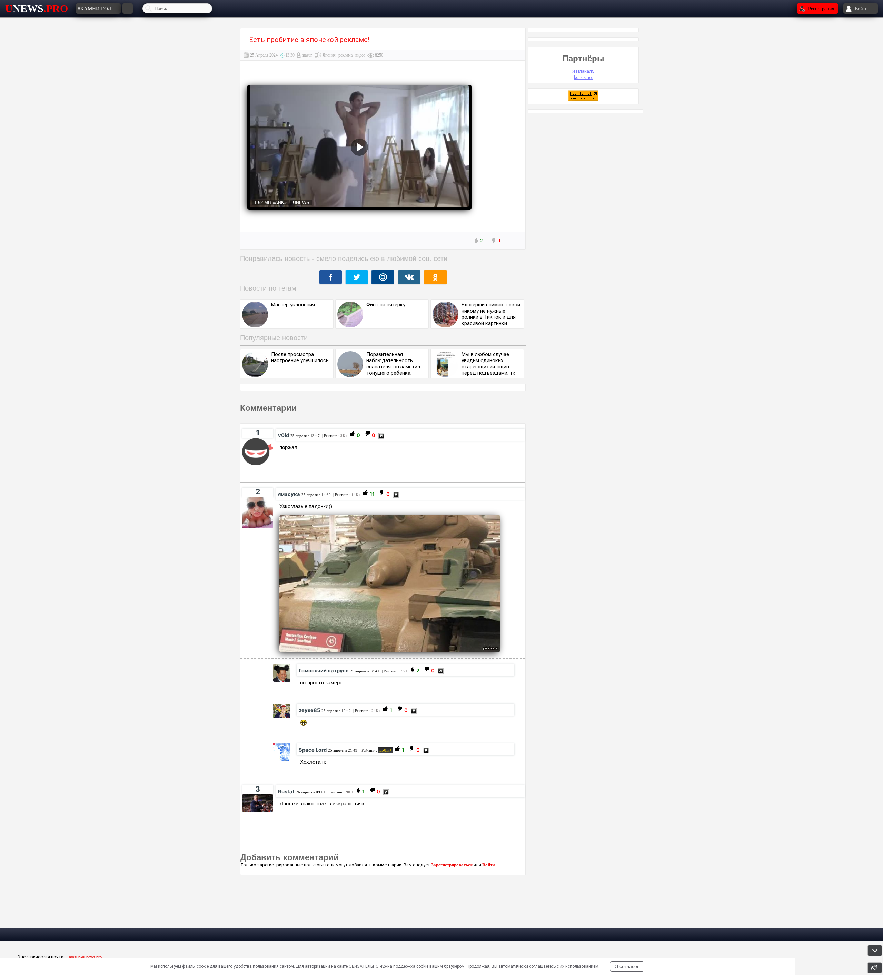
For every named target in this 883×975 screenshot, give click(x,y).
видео (360, 55)
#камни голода (99, 8)
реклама (345, 55)
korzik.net (583, 77)
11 (372, 494)
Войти (488, 864)
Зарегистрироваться (452, 864)
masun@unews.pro (85, 957)
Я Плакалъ (583, 71)
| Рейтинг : (334, 435)
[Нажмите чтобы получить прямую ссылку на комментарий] (381, 436)
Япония (329, 55)
